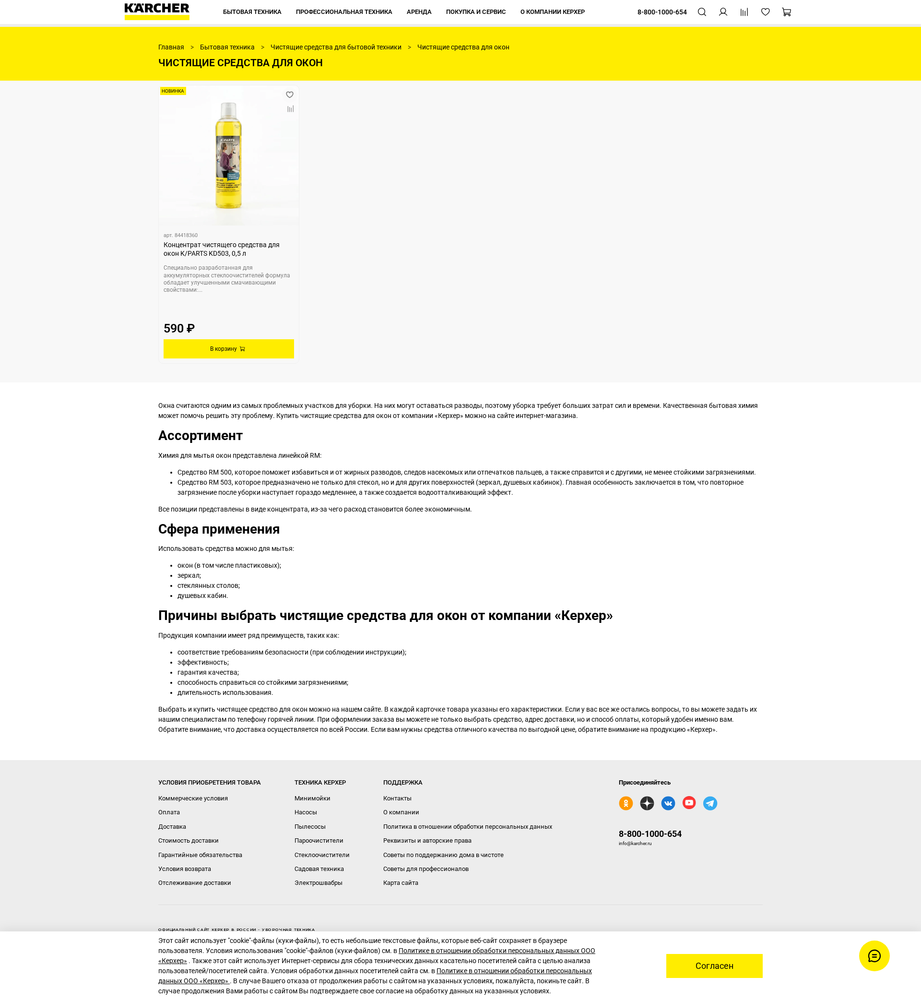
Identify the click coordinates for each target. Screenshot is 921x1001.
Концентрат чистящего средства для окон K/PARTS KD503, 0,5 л (222, 249)
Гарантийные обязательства (200, 854)
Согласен (714, 966)
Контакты (397, 798)
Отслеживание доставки (194, 882)
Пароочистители (319, 840)
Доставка (172, 826)
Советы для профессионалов (426, 868)
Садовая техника (319, 868)
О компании (401, 812)
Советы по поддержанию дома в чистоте (443, 854)
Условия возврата (184, 868)
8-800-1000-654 (650, 834)
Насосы (306, 812)
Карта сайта (400, 882)
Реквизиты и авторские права (427, 840)
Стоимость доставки (188, 840)
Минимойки (313, 798)
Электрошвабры (318, 882)
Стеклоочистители (322, 854)
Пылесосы (310, 826)
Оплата (169, 812)
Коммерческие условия (193, 798)
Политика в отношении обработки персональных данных (467, 826)
